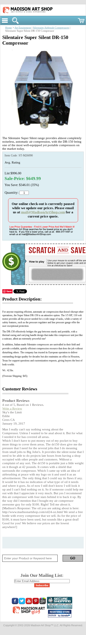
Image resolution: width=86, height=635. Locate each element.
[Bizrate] (66, 615)
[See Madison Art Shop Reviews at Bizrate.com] (59, 613)
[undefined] (43, 131)
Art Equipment (22, 27)
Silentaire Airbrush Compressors (51, 27)
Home (8, 27)
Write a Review (12, 408)
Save (9, 291)
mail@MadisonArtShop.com (43, 212)
